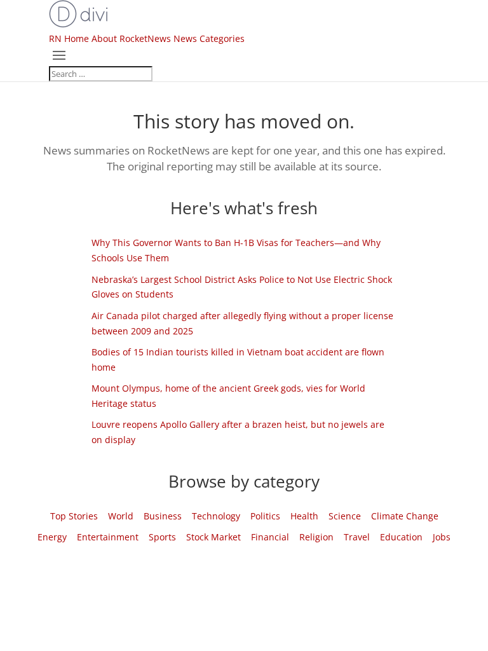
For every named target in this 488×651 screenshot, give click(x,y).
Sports (162, 537)
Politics (265, 516)
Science (345, 516)
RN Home (69, 38)
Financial (270, 537)
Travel (357, 537)
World (120, 516)
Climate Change (404, 516)
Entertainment (108, 537)
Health (304, 516)
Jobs (442, 537)
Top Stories (74, 516)
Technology (216, 516)
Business (163, 516)
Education (401, 537)
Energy (52, 537)
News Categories (209, 38)
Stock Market (213, 537)
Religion (316, 537)
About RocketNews (131, 38)
